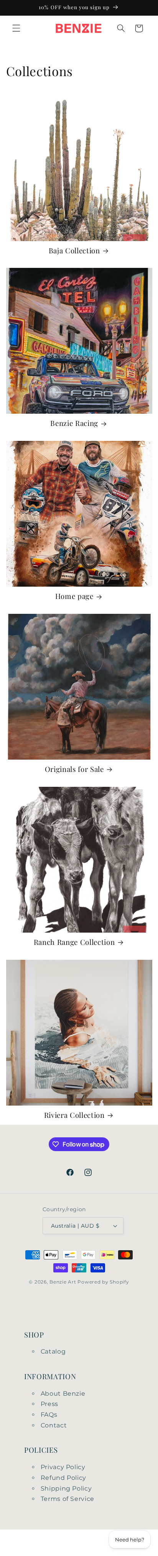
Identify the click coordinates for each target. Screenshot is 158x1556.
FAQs (49, 1414)
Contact (54, 1425)
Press (49, 1404)
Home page (74, 596)
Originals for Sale (74, 769)
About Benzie (63, 1393)
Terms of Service (67, 1498)
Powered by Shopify (103, 1282)
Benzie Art (62, 1282)
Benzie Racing (74, 423)
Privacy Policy (63, 1467)
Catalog (53, 1351)
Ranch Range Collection (74, 942)
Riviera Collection (74, 1115)
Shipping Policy (66, 1488)
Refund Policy (63, 1477)
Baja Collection (74, 250)
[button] (16, 28)
